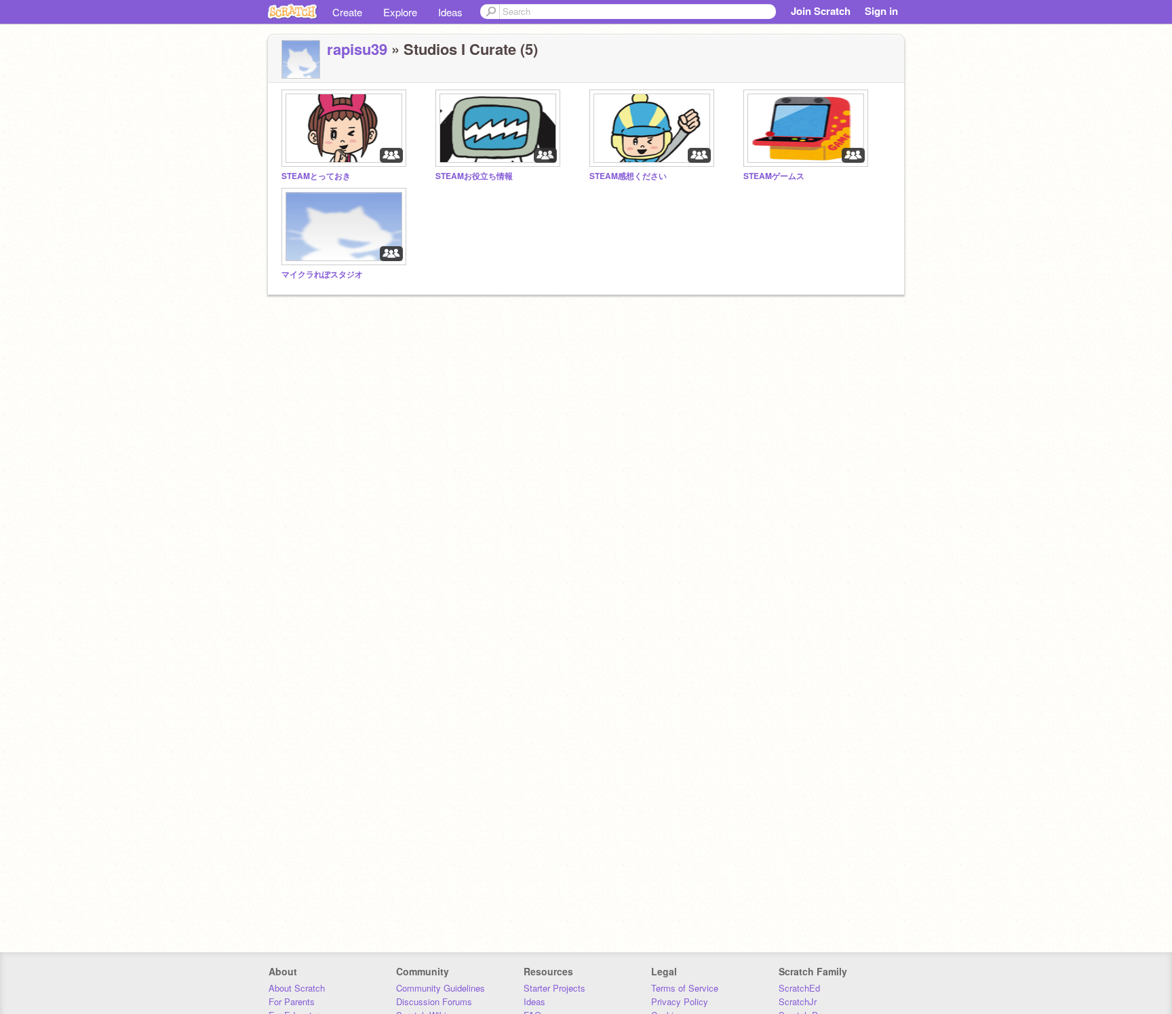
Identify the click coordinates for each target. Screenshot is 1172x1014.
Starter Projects (554, 987)
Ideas (450, 12)
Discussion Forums (434, 1001)
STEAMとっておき (316, 176)
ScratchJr (798, 1001)
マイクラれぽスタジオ (322, 274)
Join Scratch (821, 10)
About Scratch (297, 987)
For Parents (292, 1001)
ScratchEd (799, 987)
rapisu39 (357, 49)
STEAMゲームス (773, 176)
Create (347, 12)
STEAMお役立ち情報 (474, 176)
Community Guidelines (440, 987)
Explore (400, 12)
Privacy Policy (679, 1001)
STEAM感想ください (628, 176)
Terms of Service (684, 987)
